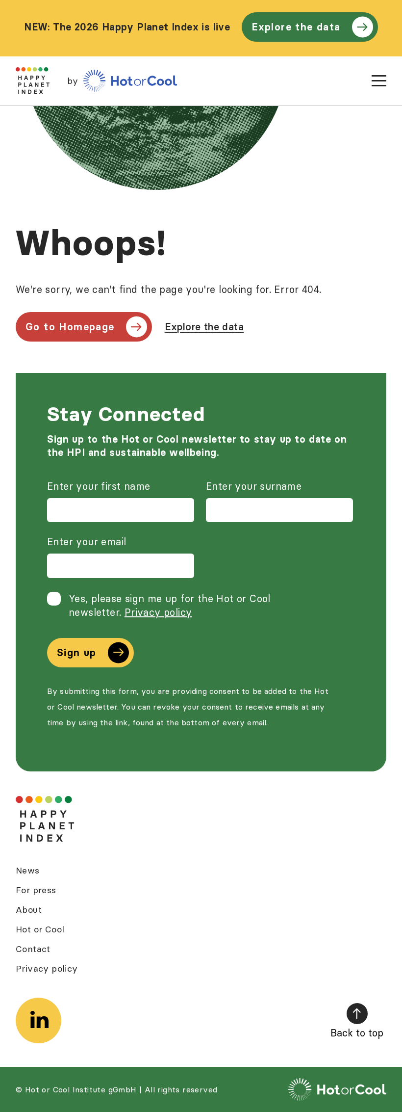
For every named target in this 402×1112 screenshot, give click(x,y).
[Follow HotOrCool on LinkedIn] (38, 1020)
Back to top (356, 1033)
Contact (33, 948)
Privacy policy (158, 612)
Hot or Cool (40, 929)
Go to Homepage (70, 327)
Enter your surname (254, 486)
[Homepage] (45, 819)
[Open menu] (379, 80)
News (28, 870)
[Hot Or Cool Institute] (130, 81)
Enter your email (86, 541)
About (29, 909)
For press (36, 890)
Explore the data (295, 27)
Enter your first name (98, 486)
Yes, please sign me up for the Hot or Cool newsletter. (170, 605)
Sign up (77, 653)
